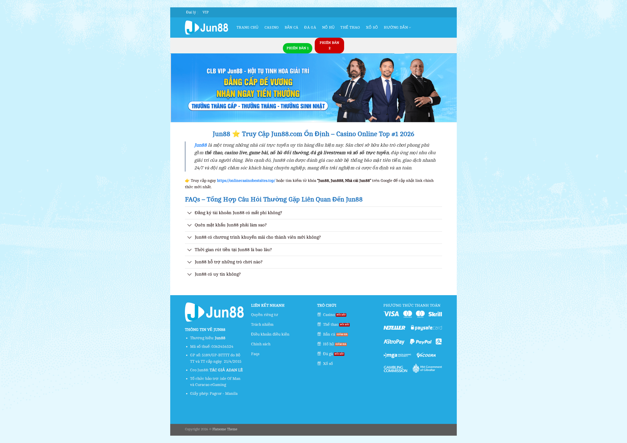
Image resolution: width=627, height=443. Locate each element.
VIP (206, 12)
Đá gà (310, 27)
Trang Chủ (248, 27)
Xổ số (372, 27)
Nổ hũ (328, 27)
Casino (272, 27)
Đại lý (191, 12)
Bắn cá (292, 27)
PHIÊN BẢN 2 (329, 45)
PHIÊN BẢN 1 (298, 48)
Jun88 (200, 145)
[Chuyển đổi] (189, 213)
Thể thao (350, 27)
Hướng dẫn (396, 27)
